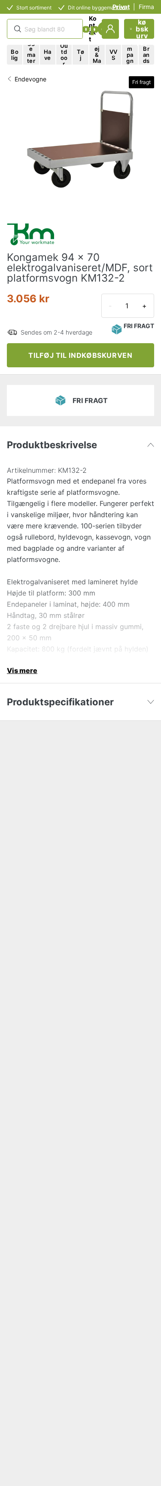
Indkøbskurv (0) (142, 29)
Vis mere (22, 670)
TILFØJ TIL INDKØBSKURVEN (80, 355)
